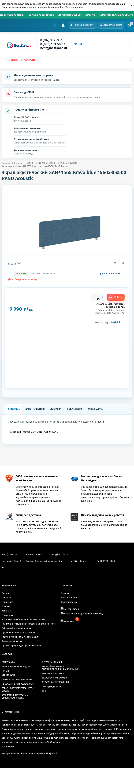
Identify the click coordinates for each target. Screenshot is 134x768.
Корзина (65, 593)
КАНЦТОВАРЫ (8, 675)
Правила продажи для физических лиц (21, 645)
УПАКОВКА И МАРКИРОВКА (54, 678)
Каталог (18, 163)
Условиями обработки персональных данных (24, 619)
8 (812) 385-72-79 (51, 40)
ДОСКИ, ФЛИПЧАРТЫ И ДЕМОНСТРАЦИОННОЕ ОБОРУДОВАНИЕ (60, 667)
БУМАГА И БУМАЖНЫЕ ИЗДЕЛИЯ (17, 666)
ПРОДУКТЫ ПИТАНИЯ (52, 662)
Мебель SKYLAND (68, 163)
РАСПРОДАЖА (8, 662)
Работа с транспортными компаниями (20, 637)
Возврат (6, 606)
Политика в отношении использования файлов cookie (29, 624)
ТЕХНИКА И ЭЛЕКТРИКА (53, 673)
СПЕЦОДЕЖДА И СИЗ (51, 686)
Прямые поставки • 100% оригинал (19, 632)
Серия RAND (51, 431)
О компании (7, 615)
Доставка (6, 598)
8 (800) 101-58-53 (52, 44)
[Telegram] (75, 43)
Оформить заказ (69, 602)
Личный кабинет (69, 598)
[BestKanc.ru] (18, 45)
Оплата (5, 593)
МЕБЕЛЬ (30, 163)
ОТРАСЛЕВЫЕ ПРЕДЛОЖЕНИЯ (55, 682)
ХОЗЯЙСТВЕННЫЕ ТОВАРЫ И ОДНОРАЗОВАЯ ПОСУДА (15, 696)
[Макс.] (81, 44)
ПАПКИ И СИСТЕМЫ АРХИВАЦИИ (17, 679)
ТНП (44, 691)
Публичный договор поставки (16, 628)
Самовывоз (7, 602)
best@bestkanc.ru (53, 48)
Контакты (6, 611)
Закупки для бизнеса (12, 641)
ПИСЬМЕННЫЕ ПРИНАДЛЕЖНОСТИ (18, 684)
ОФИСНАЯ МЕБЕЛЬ (47, 163)
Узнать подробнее (75, 7)
